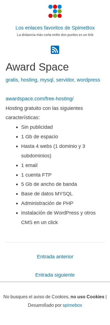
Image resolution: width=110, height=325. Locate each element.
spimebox (72, 305)
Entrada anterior (55, 256)
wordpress (88, 80)
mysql (46, 80)
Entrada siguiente (55, 275)
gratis (12, 80)
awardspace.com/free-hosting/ (40, 98)
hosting (29, 80)
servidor (65, 80)
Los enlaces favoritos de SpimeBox (55, 28)
